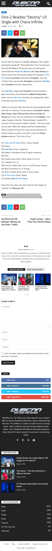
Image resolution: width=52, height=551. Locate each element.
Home (3, 10)
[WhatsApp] (22, 33)
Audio (3, 519)
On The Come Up (8, 527)
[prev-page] (24, 294)
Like (47, 380)
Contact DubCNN (24, 544)
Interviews (5, 531)
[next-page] (27, 294)
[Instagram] (23, 440)
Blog (13, 544)
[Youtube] (34, 440)
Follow (46, 386)
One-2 (39, 197)
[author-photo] (26, 237)
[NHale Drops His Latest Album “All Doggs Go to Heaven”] (9, 279)
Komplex (32, 197)
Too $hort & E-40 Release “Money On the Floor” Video (11, 222)
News (9, 10)
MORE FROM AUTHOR (35, 269)
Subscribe (45, 397)
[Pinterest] (16, 33)
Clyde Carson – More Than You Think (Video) (39, 220)
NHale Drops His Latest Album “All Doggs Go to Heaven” (8, 288)
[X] (29, 440)
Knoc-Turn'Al (17, 197)
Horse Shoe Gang (34, 195)
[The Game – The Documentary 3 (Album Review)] (26, 279)
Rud (4, 26)
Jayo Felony (7, 197)
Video (3, 511)
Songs (3, 515)
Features (4, 523)
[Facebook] (4, 33)
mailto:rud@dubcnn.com (26, 249)
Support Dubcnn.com (40, 544)
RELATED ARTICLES (16, 269)
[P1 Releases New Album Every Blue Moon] (43, 279)
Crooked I (23, 195)
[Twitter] (10, 33)
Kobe (25, 197)
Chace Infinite (12, 195)
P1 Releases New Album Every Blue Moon (41, 288)
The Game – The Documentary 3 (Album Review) (23, 288)
